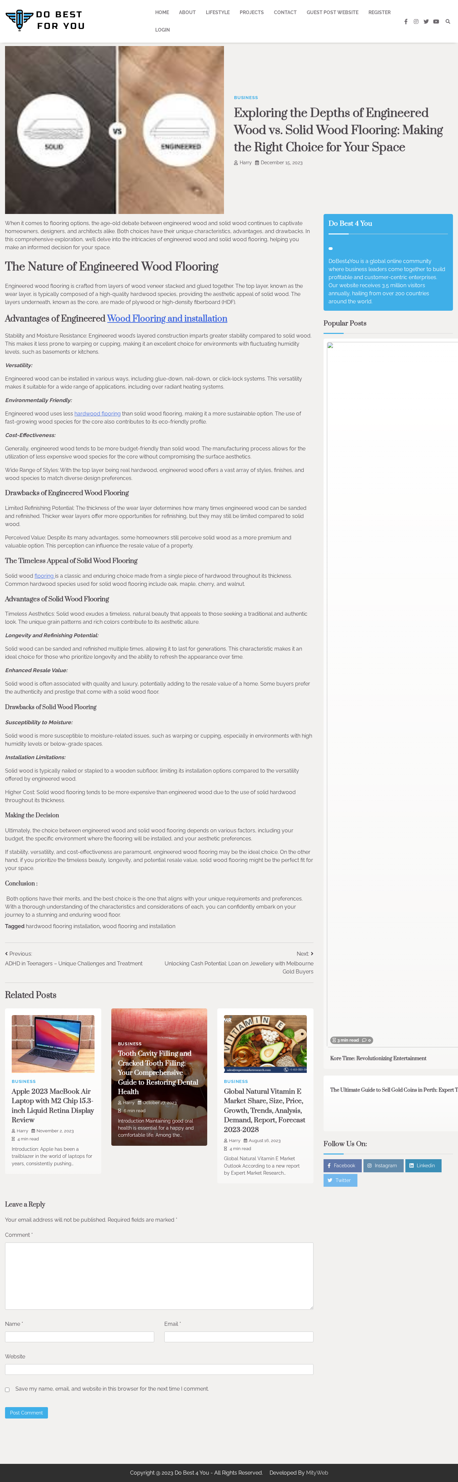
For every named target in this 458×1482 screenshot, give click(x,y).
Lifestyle (218, 12)
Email (172, 1324)
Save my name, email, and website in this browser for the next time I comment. (112, 1389)
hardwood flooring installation (63, 926)
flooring (45, 576)
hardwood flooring (97, 413)
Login (162, 30)
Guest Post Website (332, 12)
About (187, 12)
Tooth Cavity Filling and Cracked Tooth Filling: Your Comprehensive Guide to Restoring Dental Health (158, 1072)
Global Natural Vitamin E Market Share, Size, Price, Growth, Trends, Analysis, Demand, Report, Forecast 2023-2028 (264, 1110)
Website (15, 1356)
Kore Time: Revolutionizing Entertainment (378, 1058)
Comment (19, 1235)
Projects (252, 12)
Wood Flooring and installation (167, 318)
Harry (246, 162)
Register (379, 12)
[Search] (448, 21)
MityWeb (317, 1473)
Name (14, 1324)
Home (162, 12)
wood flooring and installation (138, 926)
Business (246, 97)
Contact (285, 12)
